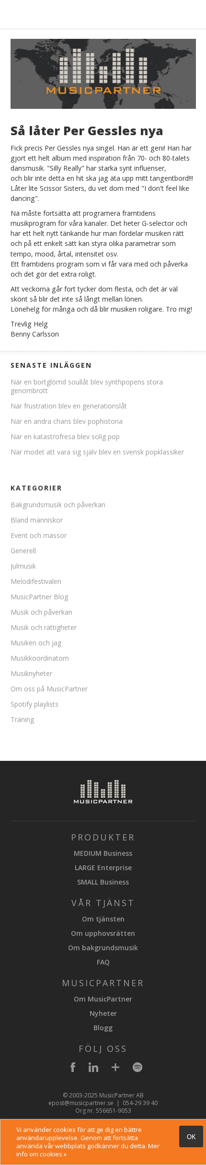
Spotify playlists (34, 704)
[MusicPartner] (33, 21)
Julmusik (23, 566)
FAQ (103, 962)
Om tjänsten (103, 918)
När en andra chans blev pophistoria (67, 421)
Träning (22, 719)
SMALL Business (103, 881)
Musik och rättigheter (44, 627)
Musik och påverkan (41, 612)
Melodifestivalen (36, 581)
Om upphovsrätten (103, 933)
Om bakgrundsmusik (103, 947)
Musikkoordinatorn (40, 658)
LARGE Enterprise (103, 867)
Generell (23, 550)
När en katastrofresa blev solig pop (65, 436)
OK (191, 1137)
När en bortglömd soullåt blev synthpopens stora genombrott (87, 386)
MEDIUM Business (103, 853)
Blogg (103, 1027)
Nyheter (103, 1013)
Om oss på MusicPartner (49, 688)
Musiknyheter (31, 673)
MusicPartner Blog (39, 596)
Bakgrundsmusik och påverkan (58, 504)
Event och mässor (39, 535)
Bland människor (37, 519)
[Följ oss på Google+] (115, 1068)
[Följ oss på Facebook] (72, 1068)
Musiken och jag (36, 642)
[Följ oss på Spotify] (137, 1068)
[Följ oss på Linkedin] (93, 1068)
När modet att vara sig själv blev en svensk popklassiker (97, 451)
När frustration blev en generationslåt (69, 405)
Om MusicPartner (103, 998)
